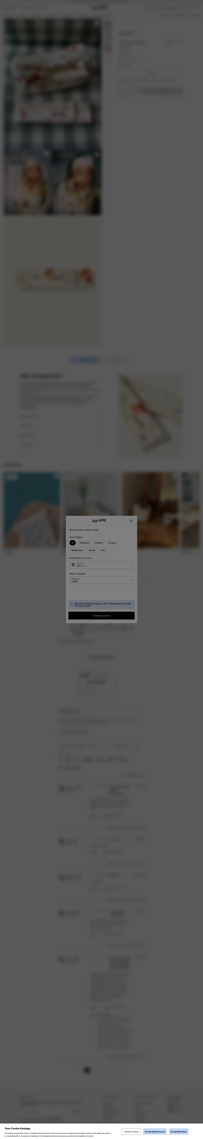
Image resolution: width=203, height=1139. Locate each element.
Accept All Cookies (179, 1131)
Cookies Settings (131, 1131)
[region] (101, 1131)
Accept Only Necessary (155, 1131)
